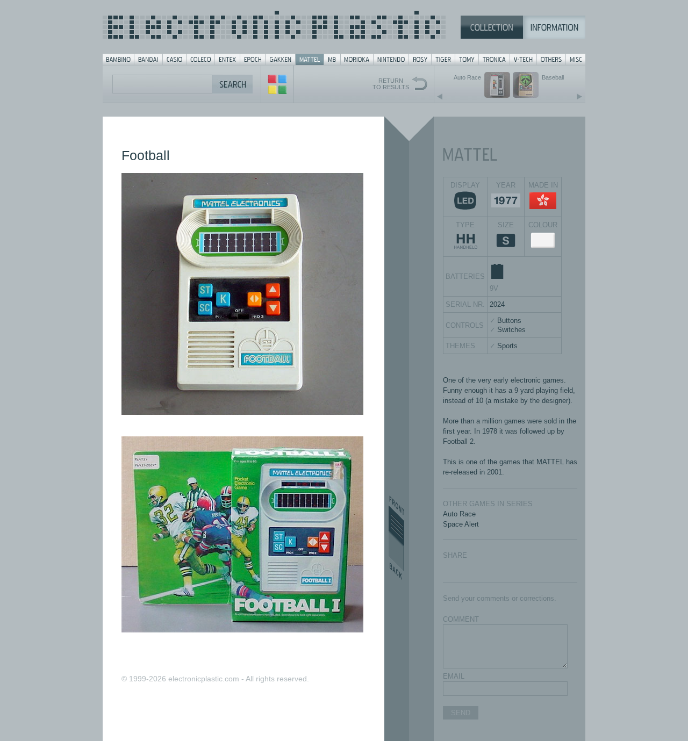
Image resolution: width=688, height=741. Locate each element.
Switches (511, 330)
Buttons (509, 320)
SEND (460, 713)
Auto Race (459, 514)
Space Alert (461, 524)
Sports (507, 346)
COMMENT (461, 619)
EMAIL (453, 676)
